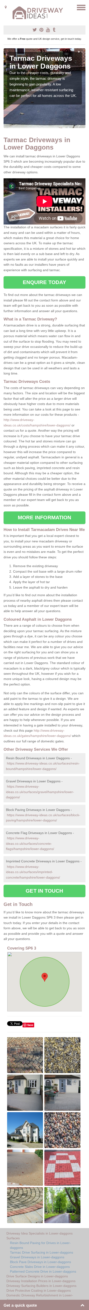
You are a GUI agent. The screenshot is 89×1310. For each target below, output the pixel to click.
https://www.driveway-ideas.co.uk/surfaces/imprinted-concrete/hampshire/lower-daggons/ (33, 872)
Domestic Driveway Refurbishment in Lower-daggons (39, 1297)
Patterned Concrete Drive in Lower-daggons (43, 1271)
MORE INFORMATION (44, 517)
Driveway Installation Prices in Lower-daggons (40, 1281)
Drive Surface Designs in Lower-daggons (37, 1276)
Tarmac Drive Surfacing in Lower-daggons (41, 1252)
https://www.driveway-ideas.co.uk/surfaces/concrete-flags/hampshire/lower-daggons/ (30, 843)
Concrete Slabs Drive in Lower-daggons (40, 1267)
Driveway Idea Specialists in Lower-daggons (39, 1233)
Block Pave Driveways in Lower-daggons (40, 1262)
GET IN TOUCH (44, 891)
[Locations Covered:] (6, 7)
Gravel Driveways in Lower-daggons (37, 1257)
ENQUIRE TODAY (44, 282)
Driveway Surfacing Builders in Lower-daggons (41, 1286)
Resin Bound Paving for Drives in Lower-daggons (40, 1245)
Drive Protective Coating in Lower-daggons (38, 1290)
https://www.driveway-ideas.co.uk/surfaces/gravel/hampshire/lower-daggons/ (40, 792)
